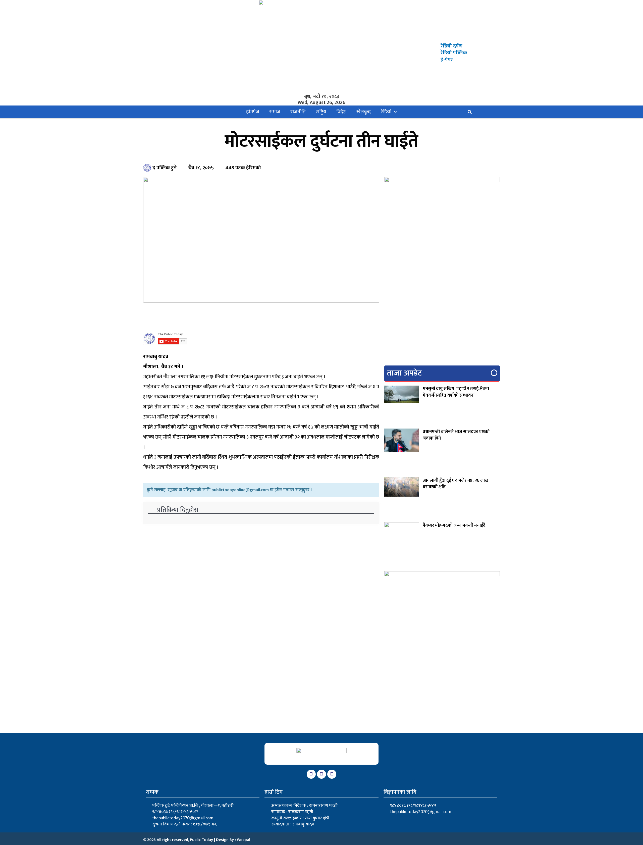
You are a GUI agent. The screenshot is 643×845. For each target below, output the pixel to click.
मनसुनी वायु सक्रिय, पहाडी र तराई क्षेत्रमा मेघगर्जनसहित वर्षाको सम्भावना (456, 392)
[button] (394, 111)
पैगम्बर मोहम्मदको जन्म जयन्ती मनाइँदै (454, 525)
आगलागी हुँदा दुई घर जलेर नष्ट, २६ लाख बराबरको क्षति (455, 484)
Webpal (243, 839)
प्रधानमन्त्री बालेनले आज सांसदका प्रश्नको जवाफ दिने (456, 435)
